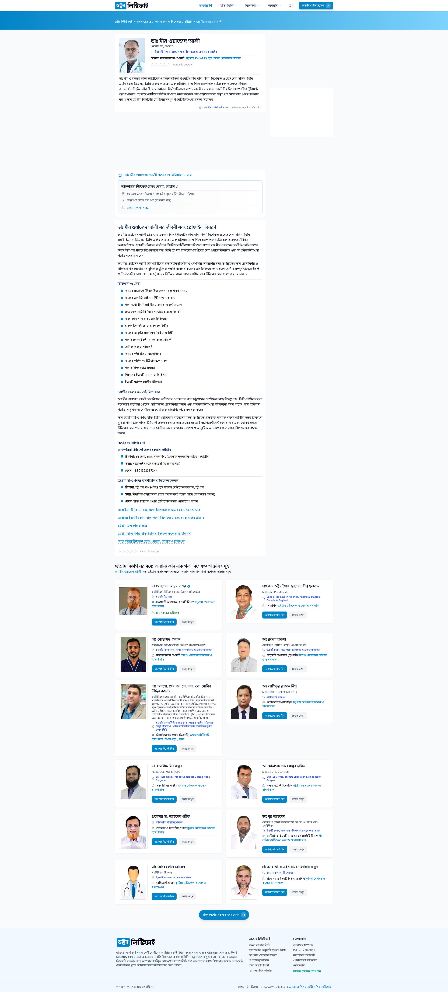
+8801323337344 (138, 208)
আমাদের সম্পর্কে (303, 945)
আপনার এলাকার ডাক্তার (263, 955)
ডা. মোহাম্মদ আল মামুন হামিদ (283, 766)
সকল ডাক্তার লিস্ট (259, 945)
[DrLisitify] (131, 6)
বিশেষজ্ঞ (250, 6)
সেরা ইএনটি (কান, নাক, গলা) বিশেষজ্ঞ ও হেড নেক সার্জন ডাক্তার (159, 510)
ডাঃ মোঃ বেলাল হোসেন (168, 867)
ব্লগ (291, 6)
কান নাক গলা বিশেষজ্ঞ (168, 22)
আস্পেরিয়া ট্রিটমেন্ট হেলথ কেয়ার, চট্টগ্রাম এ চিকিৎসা (151, 541)
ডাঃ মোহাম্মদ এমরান (166, 639)
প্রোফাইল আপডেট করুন (215, 107)
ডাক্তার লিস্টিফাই (126, 953)
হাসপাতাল (226, 6)
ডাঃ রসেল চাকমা (274, 639)
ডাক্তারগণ (205, 6)
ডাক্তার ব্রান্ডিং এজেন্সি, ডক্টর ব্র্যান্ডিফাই (310, 987)
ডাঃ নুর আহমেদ (273, 816)
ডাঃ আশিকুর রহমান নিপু (279, 686)
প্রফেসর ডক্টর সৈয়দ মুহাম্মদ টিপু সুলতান (290, 586)
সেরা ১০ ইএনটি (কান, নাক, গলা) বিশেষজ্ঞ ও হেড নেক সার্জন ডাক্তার (161, 518)
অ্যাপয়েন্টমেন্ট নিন (164, 622)
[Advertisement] (190, 139)
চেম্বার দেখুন (187, 622)
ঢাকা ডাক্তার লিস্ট (259, 965)
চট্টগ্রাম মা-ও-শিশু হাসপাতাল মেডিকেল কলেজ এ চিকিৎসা (154, 534)
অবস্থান (273, 6)
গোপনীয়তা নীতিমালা (305, 960)
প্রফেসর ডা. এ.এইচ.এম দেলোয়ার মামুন (290, 867)
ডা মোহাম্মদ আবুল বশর (169, 586)
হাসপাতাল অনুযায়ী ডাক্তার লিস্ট (267, 950)
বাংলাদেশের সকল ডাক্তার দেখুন (220, 915)
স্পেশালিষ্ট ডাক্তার (259, 960)
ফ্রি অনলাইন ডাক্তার (260, 970)
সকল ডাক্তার (144, 22)
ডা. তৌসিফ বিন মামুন (167, 766)
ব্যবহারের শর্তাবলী (304, 955)
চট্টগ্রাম (188, 22)
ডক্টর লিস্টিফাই (124, 22)
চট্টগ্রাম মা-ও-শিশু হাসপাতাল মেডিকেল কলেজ (213, 58)
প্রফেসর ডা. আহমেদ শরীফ (171, 816)
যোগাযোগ (299, 965)
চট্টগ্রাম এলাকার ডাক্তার (132, 526)
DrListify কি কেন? (304, 950)
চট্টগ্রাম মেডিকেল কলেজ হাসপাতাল (298, 605)
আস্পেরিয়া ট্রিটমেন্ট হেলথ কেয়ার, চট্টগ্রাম (148, 186)
